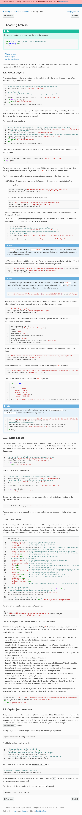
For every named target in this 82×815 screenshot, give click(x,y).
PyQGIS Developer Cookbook (17, 12)
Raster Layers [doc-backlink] (13, 437)
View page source (72, 12)
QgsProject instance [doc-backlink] (17, 709)
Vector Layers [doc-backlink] (13, 72)
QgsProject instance (12, 59)
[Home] (3, 12)
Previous (9, 16)
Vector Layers (10, 54)
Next (74, 16)
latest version (63, 2)
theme (24, 811)
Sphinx (13, 811)
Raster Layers (10, 57)
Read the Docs (41, 811)
